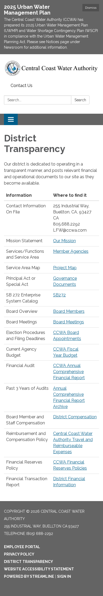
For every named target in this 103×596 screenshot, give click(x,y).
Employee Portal (22, 547)
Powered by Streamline (29, 576)
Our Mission (64, 240)
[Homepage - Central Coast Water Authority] (51, 67)
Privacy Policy (19, 554)
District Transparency (28, 562)
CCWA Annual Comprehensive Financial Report (69, 371)
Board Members (69, 311)
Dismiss (90, 8)
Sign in (64, 576)
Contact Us (21, 85)
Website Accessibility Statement (39, 569)
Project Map (65, 267)
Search (80, 100)
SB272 (59, 294)
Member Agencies (70, 251)
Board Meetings (68, 321)
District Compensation (75, 416)
